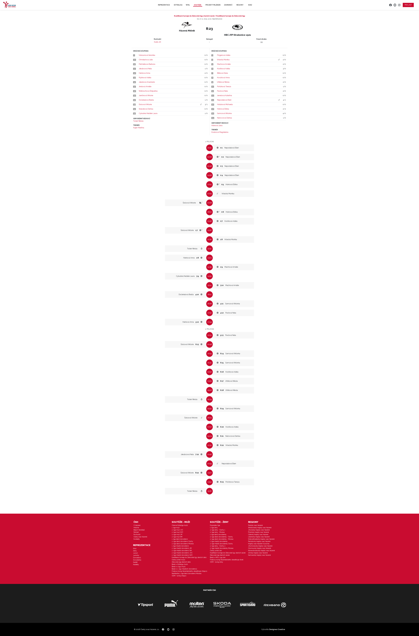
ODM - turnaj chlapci (179, 576)
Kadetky (136, 564)
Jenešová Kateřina (224, 95)
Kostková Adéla (223, 69)
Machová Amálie (224, 64)
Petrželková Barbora (147, 64)
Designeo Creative (277, 629)
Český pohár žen (216, 550)
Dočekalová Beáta (146, 100)
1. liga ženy (214, 527)
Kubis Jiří (157, 42)
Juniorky (136, 555)
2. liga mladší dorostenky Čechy (221, 544)
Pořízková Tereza (224, 86)
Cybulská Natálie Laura (148, 113)
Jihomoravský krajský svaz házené (260, 546)
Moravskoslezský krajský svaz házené (261, 550)
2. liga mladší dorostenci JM (182, 548)
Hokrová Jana (216, 125)
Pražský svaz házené (255, 525)
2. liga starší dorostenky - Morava (221, 539)
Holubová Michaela (225, 104)
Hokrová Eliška (223, 109)
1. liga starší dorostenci (180, 539)
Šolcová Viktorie (145, 104)
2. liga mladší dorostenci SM (182, 550)
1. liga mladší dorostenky (219, 541)
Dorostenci (137, 557)
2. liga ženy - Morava (217, 532)
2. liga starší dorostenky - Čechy (221, 537)
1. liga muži (175, 527)
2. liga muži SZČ (177, 532)
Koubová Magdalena (219, 132)
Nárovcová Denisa (224, 118)
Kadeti (135, 562)
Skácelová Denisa (146, 109)
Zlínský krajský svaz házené (258, 553)
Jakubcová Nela (145, 69)
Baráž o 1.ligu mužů (178, 566)
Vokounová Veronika (147, 55)
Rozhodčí (137, 534)
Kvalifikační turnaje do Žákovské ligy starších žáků (189, 557)
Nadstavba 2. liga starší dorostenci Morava (186, 573)
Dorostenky (137, 560)
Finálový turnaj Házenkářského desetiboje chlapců (189, 571)
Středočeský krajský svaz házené (259, 527)
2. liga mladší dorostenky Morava (221, 548)
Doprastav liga (215, 525)
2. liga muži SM (177, 537)
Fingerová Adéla (223, 55)
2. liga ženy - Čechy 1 (217, 530)
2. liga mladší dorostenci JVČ (182, 553)
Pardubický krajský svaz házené (259, 541)
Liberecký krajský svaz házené (259, 537)
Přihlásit (408, 5)
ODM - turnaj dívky (216, 562)
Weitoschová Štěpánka (148, 91)
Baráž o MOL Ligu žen (217, 557)
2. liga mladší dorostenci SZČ (182, 555)
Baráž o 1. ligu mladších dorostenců (184, 569)
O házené (137, 525)
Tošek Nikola (138, 121)
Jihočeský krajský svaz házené (259, 530)
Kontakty (137, 539)
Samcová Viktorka (224, 113)
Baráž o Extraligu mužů (180, 564)
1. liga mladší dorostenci (180, 546)
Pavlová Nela (222, 91)
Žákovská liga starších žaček (220, 555)
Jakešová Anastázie (147, 82)
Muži (134, 548)
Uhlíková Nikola (223, 82)
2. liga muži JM (177, 534)
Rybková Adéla (145, 78)
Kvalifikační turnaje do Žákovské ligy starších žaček (228, 553)
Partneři (136, 532)
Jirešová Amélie (145, 86)
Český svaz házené (140, 537)
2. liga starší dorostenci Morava (183, 544)
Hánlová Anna (144, 73)
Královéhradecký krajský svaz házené (261, 539)
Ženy (135, 551)
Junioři (135, 553)
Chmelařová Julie (146, 60)
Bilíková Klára (222, 73)
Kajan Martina (138, 128)
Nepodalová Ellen (224, 100)
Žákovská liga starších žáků (181, 562)
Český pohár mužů (178, 560)
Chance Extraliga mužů (180, 525)
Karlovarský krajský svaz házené (259, 555)
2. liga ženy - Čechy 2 (217, 546)
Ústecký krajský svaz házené (258, 534)
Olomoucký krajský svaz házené (259, 548)
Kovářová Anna (223, 78)
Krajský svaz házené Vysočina (258, 544)
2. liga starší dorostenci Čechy (182, 541)
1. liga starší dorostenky (218, 534)
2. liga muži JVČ (177, 530)
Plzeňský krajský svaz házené (258, 532)
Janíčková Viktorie (146, 95)
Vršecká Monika (223, 60)
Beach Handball (139, 530)
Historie (136, 527)
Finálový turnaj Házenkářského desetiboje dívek (226, 560)
